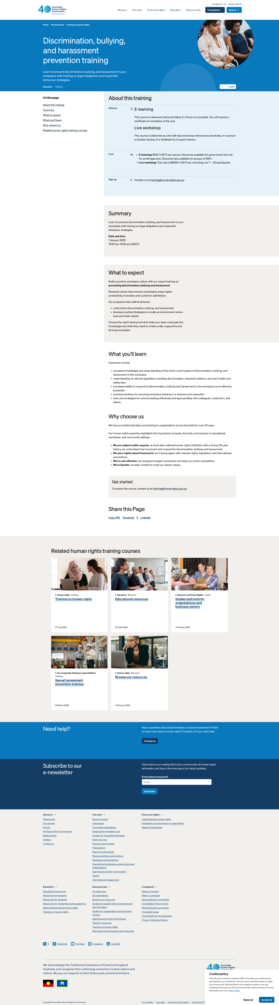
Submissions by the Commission (109, 871)
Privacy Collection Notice (155, 920)
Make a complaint (151, 895)
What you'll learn (52, 120)
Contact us (217, 4)
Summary (48, 110)
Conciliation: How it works (155, 903)
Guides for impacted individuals (108, 835)
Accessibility (147, 1002)
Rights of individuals (152, 827)
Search (232, 10)
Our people (49, 823)
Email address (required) (155, 776)
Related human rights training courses (65, 130)
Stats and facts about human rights (60, 908)
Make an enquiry (150, 891)
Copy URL (114, 518)
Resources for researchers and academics (64, 903)
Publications (98, 848)
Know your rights (156, 10)
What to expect (52, 115)
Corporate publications (104, 827)
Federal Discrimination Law (106, 831)
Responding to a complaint (155, 899)
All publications (100, 895)
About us (122, 10)
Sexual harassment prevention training (69, 682)
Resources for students (55, 899)
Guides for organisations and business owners (112, 913)
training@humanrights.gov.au (167, 180)
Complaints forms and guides (157, 916)
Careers (47, 839)
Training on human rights (73, 599)
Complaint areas (150, 912)
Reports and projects (103, 852)
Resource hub (193, 10)
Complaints (214, 10)
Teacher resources (102, 923)
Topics (95, 875)
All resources (99, 891)
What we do (49, 819)
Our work (137, 10)
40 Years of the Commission (57, 831)
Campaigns (98, 823)
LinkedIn (146, 518)
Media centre (50, 835)
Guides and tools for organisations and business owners (190, 603)
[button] (228, 86)
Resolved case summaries (155, 908)
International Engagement (105, 880)
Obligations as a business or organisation (163, 823)
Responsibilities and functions (107, 856)
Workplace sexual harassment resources (113, 931)
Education (175, 10)
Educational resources (131, 599)
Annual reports (100, 819)
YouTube (80, 944)
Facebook (128, 518)
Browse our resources (131, 677)
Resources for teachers (55, 895)
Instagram (98, 944)
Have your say (99, 839)
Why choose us (52, 125)
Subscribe (149, 791)
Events (46, 827)
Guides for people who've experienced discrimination (112, 905)
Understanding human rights (156, 819)
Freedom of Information (178, 1002)
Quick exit (233, 4)
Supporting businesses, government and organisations (113, 865)
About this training (53, 105)
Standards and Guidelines (105, 860)
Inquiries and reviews (103, 843)
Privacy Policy (233, 990)
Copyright (160, 1002)
